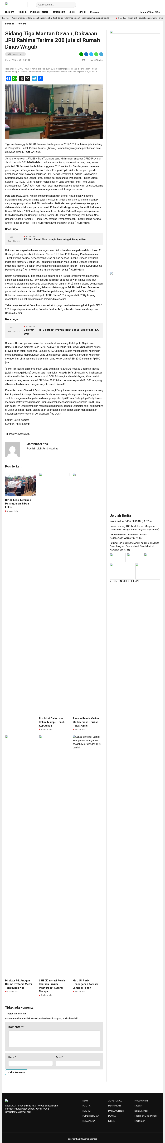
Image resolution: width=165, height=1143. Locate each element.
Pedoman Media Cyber (145, 1116)
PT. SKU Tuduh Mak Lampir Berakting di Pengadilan (55, 239)
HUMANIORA (58, 12)
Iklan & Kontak (141, 1111)
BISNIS (111, 1121)
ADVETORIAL (115, 1100)
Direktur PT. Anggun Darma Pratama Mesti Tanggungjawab (18, 984)
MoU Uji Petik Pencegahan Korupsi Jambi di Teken (85, 984)
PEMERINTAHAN (39, 12)
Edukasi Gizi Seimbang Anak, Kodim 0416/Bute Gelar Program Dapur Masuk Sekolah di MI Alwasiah (134, 546)
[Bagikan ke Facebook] (86, 54)
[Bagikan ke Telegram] (101, 54)
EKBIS (72, 12)
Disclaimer (139, 1121)
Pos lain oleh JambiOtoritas (42, 448)
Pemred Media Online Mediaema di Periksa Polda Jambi (86, 722)
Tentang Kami (141, 1100)
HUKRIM (9, 12)
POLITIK (22, 12)
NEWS (85, 1100)
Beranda (9, 24)
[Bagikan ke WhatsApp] (96, 54)
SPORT (83, 12)
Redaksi (94, 12)
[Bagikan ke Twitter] (91, 54)
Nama (12, 1057)
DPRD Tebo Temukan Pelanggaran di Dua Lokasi (18, 504)
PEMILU (112, 1116)
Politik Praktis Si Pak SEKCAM (125, 521)
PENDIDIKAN (114, 1105)
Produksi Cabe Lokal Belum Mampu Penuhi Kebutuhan (52, 722)
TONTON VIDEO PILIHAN (125, 581)
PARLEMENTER (116, 1111)
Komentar (16, 1027)
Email (59, 1057)
